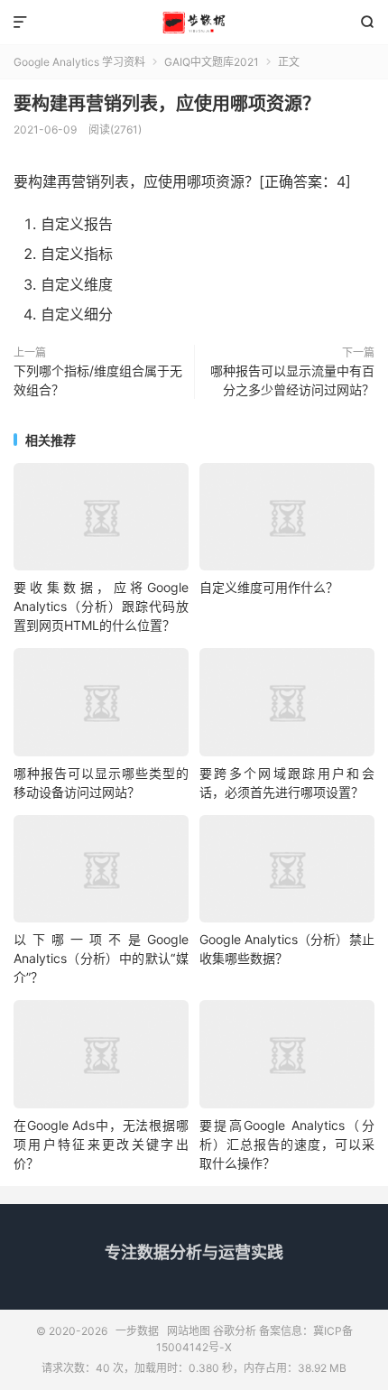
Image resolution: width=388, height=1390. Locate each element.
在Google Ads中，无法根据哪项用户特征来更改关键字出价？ (101, 1144)
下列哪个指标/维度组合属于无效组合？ (98, 380)
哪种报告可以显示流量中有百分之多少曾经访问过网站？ (292, 380)
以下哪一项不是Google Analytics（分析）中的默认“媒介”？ (101, 958)
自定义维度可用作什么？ (268, 587)
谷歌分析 (234, 1331)
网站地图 (188, 1331)
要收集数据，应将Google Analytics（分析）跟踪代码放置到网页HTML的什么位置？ (101, 606)
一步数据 (194, 22)
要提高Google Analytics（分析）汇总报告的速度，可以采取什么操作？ (286, 1144)
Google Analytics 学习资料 (79, 62)
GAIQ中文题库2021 (211, 62)
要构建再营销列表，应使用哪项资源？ (167, 104)
